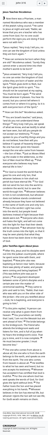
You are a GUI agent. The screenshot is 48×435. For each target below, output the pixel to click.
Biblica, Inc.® (38, 415)
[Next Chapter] (45, 3)
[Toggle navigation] (3, 3)
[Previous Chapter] (39, 3)
